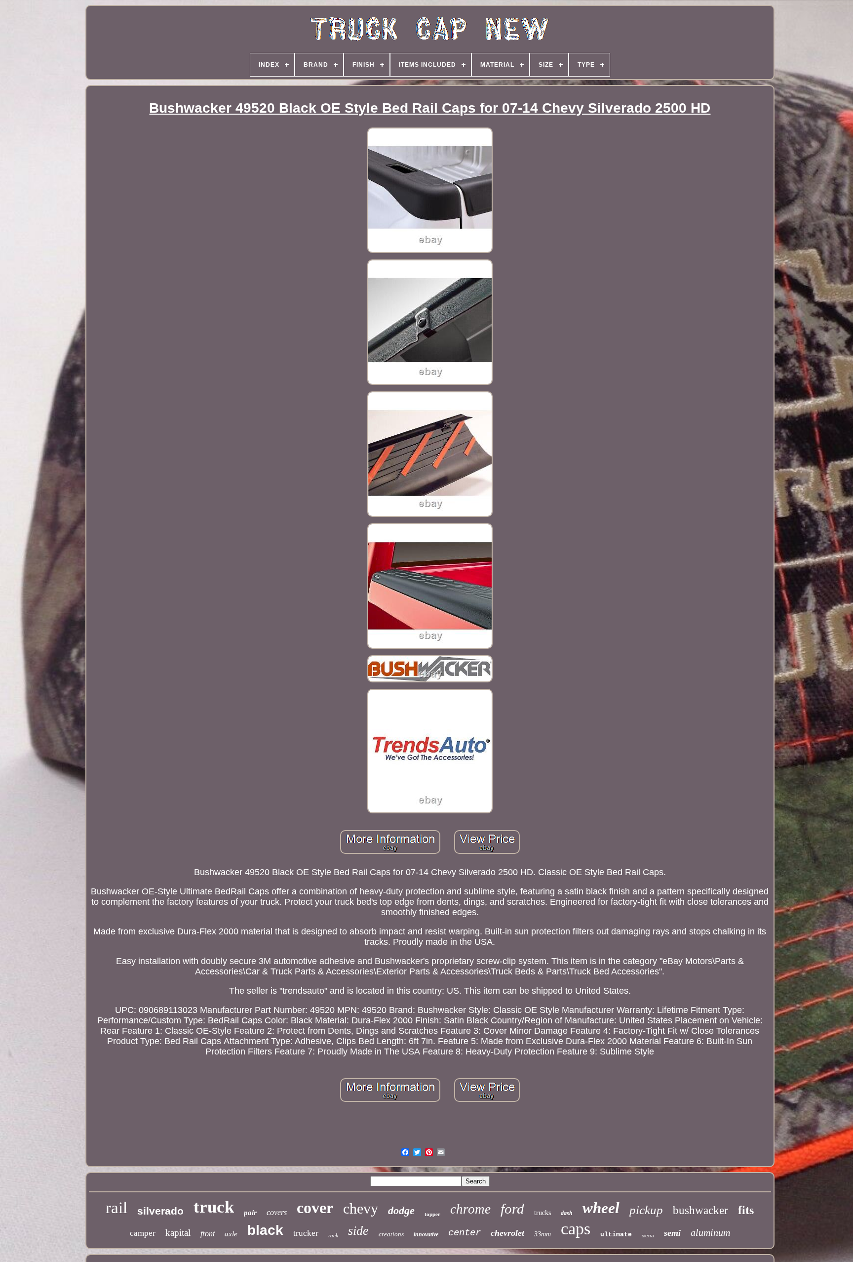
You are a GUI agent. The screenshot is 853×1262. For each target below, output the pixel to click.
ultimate (616, 1234)
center (464, 1232)
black (265, 1230)
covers (277, 1212)
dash (567, 1213)
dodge (401, 1210)
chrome (470, 1209)
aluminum (710, 1232)
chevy (360, 1208)
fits (746, 1210)
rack (333, 1235)
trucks (542, 1213)
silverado (160, 1211)
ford (512, 1209)
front (207, 1233)
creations (391, 1234)
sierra (648, 1235)
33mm (542, 1234)
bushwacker (700, 1210)
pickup (646, 1210)
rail (116, 1208)
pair (250, 1213)
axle (231, 1234)
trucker (305, 1233)
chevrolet (507, 1233)
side (358, 1230)
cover (315, 1208)
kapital (178, 1232)
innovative (426, 1234)
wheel (601, 1208)
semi (672, 1233)
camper (142, 1233)
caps (575, 1229)
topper (432, 1214)
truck (214, 1207)
